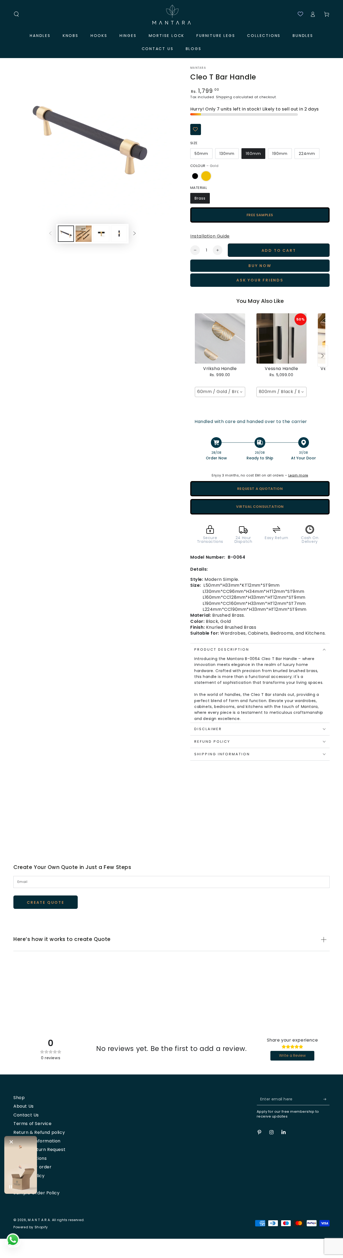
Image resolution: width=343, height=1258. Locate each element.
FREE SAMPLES (260, 215)
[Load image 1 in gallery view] (66, 234)
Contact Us (26, 1115)
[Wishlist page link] (298, 14)
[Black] (195, 176)
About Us (23, 1106)
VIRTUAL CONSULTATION (260, 506)
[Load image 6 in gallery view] (119, 234)
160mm (253, 153)
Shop (19, 1098)
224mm (307, 153)
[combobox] (220, 392)
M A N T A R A (39, 1220)
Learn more (298, 475)
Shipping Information (37, 1141)
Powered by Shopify (30, 1227)
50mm (201, 153)
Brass (200, 198)
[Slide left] (50, 233)
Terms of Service (32, 1123)
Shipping (224, 97)
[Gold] (206, 176)
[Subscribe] (326, 1099)
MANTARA (198, 68)
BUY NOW (259, 265)
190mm (280, 153)
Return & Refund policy (39, 1132)
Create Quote (45, 902)
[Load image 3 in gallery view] (84, 234)
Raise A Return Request (39, 1149)
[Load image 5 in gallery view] (101, 234)
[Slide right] (134, 233)
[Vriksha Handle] (220, 338)
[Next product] (322, 356)
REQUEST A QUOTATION (260, 488)
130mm (226, 153)
